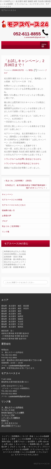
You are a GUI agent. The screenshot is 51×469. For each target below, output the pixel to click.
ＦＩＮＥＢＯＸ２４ (9, 423)
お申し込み (8, 444)
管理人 (31, 70)
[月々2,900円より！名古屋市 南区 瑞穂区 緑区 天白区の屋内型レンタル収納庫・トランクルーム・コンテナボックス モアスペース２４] (25, 24)
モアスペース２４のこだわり (14, 205)
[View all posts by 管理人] (35, 70)
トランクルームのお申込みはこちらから (21, 163)
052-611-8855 (27, 33)
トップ (4, 436)
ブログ (4, 221)
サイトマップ (33, 447)
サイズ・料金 (27, 436)
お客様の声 (6, 216)
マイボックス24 (7, 410)
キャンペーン (7, 194)
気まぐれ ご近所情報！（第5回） (19, 181)
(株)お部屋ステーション (11, 426)
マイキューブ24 (7, 415)
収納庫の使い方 (8, 210)
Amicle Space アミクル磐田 (12, 413)
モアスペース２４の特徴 (12, 200)
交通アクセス (19, 441)
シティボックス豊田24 (10, 418)
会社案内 (31, 441)
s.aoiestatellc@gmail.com (34, 37)
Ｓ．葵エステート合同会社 (12, 407)
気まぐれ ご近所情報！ (11, 226)
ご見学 (12, 439)
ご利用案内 (14, 436)
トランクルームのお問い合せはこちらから (22, 159)
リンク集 (5, 232)
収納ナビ (5, 420)
